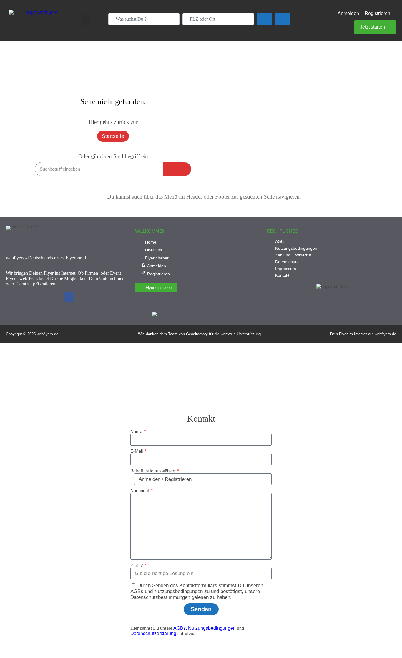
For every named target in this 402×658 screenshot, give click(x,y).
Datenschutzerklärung (153, 633)
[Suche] (177, 169)
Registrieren (377, 13)
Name (136, 431)
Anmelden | (350, 13)
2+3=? (137, 565)
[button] (86, 20)
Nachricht (140, 490)
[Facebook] (69, 297)
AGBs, (180, 628)
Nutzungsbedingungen (212, 628)
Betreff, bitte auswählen (153, 470)
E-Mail (137, 451)
